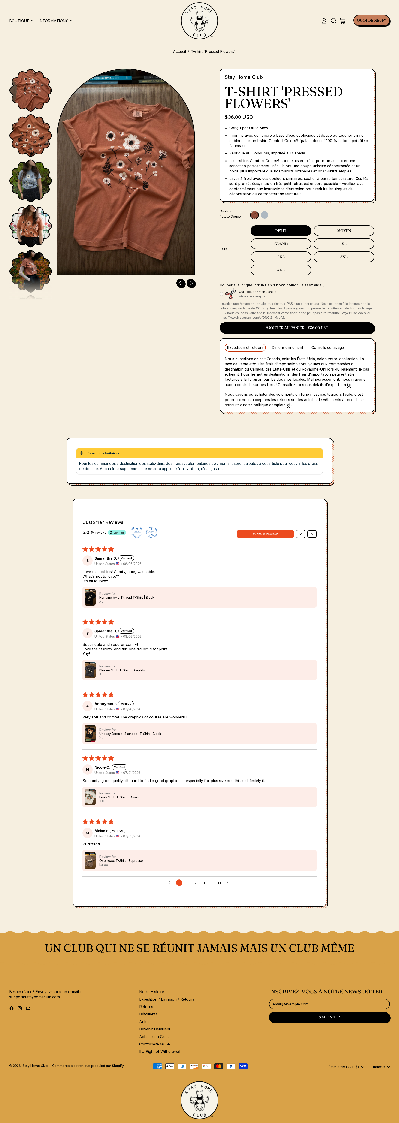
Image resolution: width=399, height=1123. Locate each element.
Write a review (265, 534)
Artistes (145, 1021)
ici (349, 384)
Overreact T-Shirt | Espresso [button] (121, 861)
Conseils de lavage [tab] (327, 347)
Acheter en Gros (154, 1036)
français (379, 1067)
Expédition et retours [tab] (245, 347)
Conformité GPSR (154, 1044)
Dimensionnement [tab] (287, 347)
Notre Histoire (151, 991)
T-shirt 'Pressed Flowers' (213, 51)
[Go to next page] (228, 882)
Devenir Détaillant (154, 1029)
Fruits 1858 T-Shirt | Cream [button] (119, 797)
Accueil (179, 51)
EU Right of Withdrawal (159, 1051)
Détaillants (148, 1014)
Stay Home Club (244, 77)
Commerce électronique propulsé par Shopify (88, 1066)
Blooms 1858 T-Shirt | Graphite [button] (122, 670)
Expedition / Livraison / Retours (166, 999)
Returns (146, 1006)
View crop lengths (252, 296)
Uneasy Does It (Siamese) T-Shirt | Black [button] (130, 734)
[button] (333, 21)
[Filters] (300, 534)
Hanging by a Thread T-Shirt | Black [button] (126, 597)
